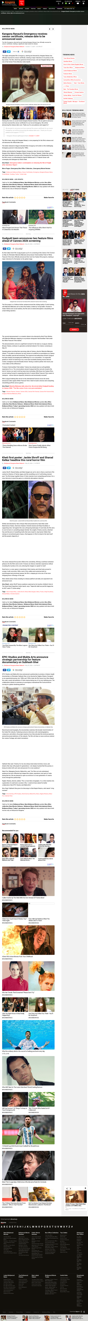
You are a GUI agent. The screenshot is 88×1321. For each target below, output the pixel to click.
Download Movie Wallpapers (79, 1304)
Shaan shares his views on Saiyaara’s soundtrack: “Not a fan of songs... (79, 204)
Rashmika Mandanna (65, 1244)
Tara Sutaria (62, 1250)
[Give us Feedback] (78, 3)
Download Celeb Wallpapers (79, 1283)
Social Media (5, 174)
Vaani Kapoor (63, 1242)
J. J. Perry (66, 86)
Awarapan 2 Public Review (36, 1241)
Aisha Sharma (67, 83)
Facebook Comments (9, 202)
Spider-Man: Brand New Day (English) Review (24, 1250)
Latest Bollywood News (70, 70)
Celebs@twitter (63, 1281)
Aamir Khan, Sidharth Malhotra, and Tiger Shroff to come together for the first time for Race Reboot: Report (79, 139)
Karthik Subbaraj (68, 98)
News (13, 11)
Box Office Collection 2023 (79, 1257)
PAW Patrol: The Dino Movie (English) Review (24, 1239)
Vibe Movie (6, 1249)
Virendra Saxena (14, 593)
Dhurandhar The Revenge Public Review (37, 1251)
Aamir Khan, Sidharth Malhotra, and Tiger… (8, 859)
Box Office (51, 1233)
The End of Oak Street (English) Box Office (50, 1253)
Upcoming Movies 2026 (29, 186)
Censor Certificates (27, 172)
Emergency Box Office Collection (21, 168)
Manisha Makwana (12, 393)
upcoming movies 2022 (26, 406)
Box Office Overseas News (9, 1287)
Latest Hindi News (64, 1277)
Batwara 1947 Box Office (50, 1250)
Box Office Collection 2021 (79, 1264)
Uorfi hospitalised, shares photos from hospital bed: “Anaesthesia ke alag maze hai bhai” (78, 155)
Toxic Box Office (68, 67)
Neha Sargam (32, 591)
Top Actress (79, 1254)
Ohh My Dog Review (23, 1246)
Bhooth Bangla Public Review (37, 1248)
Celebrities (12, 1222)
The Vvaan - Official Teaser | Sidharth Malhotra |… (51, 1291)
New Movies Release (16, 184)
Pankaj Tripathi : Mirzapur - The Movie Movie (74, 102)
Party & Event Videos (36, 1284)
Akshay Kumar (63, 1235)
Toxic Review (21, 1236)
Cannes (18, 391)
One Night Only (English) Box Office (51, 1239)
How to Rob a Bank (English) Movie (73, 64)
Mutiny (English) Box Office (51, 1241)
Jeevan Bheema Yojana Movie (9, 1243)
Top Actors (79, 1252)
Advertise (11, 1312)
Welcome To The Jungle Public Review (37, 1246)
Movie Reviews (7, 1291)
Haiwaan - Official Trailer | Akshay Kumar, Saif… (50, 1293)
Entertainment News (45, 184)
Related (65, 189)
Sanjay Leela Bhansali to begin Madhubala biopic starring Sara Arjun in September (79, 279)
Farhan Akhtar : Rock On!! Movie (72, 95)
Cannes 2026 (24, 391)
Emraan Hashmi (79, 92)
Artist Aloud (62, 1284)
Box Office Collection (79, 1237)
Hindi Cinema (25, 793)
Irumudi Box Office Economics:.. (72, 80)
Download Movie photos (80, 1286)
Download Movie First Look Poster (79, 1293)
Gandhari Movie (68, 61)
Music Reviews (63, 1290)
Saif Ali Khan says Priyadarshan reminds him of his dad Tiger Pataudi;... (68, 279)
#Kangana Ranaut (47, 66)
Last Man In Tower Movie (9, 1245)
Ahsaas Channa (10, 391)
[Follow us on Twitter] (69, 3)
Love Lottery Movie (8, 1251)
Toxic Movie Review (69, 58)
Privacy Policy (19, 1312)
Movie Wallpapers (23, 1287)
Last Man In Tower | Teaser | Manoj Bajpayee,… (51, 1280)
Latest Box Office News (9, 1282)
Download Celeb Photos (80, 1280)
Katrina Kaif (62, 1236)
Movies (3, 1222)
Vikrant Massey (68, 92)
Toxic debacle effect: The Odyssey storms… (27, 859)
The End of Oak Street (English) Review (24, 1243)
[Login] (83, 3)
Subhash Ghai (8, 796)
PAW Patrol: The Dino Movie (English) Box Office (51, 1247)
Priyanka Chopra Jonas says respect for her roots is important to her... (79, 261)
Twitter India (23, 174)
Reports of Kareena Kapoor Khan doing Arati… (10, 845)
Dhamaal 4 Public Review (37, 1243)
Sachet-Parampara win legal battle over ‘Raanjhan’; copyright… (73, 314)
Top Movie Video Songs (37, 1279)
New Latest (35, 1276)
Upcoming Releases (8, 1290)
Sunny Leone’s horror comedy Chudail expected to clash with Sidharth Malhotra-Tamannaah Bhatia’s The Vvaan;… (79, 123)
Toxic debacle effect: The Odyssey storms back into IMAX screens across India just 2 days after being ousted (79, 147)
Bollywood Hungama (6, 11)
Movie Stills (21, 1284)
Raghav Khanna (44, 793)
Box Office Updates (8, 1284)
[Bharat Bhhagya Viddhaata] (45, 112)
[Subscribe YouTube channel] (72, 4)
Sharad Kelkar (6, 593)
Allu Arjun (62, 1241)
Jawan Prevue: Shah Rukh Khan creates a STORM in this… (75, 1204)
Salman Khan (63, 1246)
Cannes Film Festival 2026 (47, 391)
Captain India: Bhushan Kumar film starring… (44, 845)
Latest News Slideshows (9, 1288)
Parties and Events (23, 1279)
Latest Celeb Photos (23, 1281)
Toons (20, 1288)
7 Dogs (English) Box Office (51, 1236)
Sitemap (62, 1287)
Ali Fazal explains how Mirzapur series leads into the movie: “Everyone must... (68, 204)
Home (4, 1312)
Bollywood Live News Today (11, 186)
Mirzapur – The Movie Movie (10, 1241)
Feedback (28, 1312)
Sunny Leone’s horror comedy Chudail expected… (28, 845)
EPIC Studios (17, 793)
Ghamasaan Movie (8, 1248)
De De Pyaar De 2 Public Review (37, 1258)
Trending (12, 174)
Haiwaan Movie (7, 1246)
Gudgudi (4, 393)
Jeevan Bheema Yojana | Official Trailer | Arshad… (50, 1285)
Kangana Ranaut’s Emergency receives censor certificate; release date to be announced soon (37, 11)
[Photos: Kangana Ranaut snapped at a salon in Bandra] (10, 112)
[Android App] (81, 1312)
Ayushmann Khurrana (65, 1249)
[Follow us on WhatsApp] (66, 3)
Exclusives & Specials (37, 1285)
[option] (76, 1200)
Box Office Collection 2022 (79, 1260)
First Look (21, 1285)
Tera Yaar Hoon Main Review (23, 1253)
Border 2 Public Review (37, 1255)
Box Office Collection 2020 (79, 1268)
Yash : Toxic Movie (79, 83)
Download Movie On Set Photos (80, 1301)
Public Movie (36, 1233)
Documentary (10, 793)
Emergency (36, 172)
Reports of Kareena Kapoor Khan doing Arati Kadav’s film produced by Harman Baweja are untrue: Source (79, 115)
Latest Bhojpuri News (65, 1279)
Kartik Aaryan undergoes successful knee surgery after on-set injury (67, 261)
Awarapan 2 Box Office (50, 1249)
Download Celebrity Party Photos (80, 1289)
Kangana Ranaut (44, 172)
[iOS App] (84, 1312)
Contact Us (36, 1312)
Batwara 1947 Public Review (36, 1239)
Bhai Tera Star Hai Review (24, 1248)
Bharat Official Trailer (65, 1291)
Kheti (26, 591)
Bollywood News (17, 172)
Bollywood (9, 172)
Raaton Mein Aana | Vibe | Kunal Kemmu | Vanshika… (51, 1283)
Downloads (80, 1276)
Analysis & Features (79, 1240)
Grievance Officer (46, 1312)
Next (52, 113)
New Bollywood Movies (32, 182)
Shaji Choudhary (48, 591)
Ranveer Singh (63, 1238)
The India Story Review (24, 1255)
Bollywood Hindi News (9, 1293)
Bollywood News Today (9, 406)
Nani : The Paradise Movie (71, 89)
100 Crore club (79, 1248)
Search (74, 329)
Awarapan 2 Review (23, 1245)
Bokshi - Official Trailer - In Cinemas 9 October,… (51, 1288)
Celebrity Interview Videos (37, 1281)
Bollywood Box (80, 1233)
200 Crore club (79, 1251)
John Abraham (63, 1247)
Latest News (74, 189)
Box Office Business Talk (9, 1285)
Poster (42, 591)
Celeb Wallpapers (23, 1282)
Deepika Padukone (64, 1239)
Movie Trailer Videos (36, 1282)
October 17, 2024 (34, 136)
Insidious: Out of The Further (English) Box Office (51, 1244)
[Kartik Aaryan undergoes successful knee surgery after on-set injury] (68, 253)
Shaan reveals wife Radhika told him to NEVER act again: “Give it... (79, 241)
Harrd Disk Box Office (50, 1242)
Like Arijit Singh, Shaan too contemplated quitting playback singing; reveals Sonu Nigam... (79, 223)
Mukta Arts (33, 793)
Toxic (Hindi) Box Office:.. (70, 77)
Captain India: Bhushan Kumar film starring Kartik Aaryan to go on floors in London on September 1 (78, 132)
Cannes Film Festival (33, 391)
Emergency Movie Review (41, 168)
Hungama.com (63, 1282)
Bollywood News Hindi (31, 184)
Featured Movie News (8, 1281)
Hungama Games (64, 1285)
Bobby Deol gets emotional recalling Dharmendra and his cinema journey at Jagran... (68, 223)
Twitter (17, 174)
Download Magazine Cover (79, 1297)
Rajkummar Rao (63, 1252)
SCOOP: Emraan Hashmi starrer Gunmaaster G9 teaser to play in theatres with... (67, 242)
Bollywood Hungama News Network (14, 46)
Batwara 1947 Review (23, 1241)
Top (63, 1233)
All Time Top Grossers (80, 1243)
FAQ (54, 1312)
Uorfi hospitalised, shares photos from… (45, 859)
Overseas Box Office (80, 1245)
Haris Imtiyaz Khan (11, 591)
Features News (68, 74)
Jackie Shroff (20, 591)
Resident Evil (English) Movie (10, 1253)
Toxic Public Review (36, 1236)
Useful (64, 1275)
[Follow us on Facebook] (62, 3)
